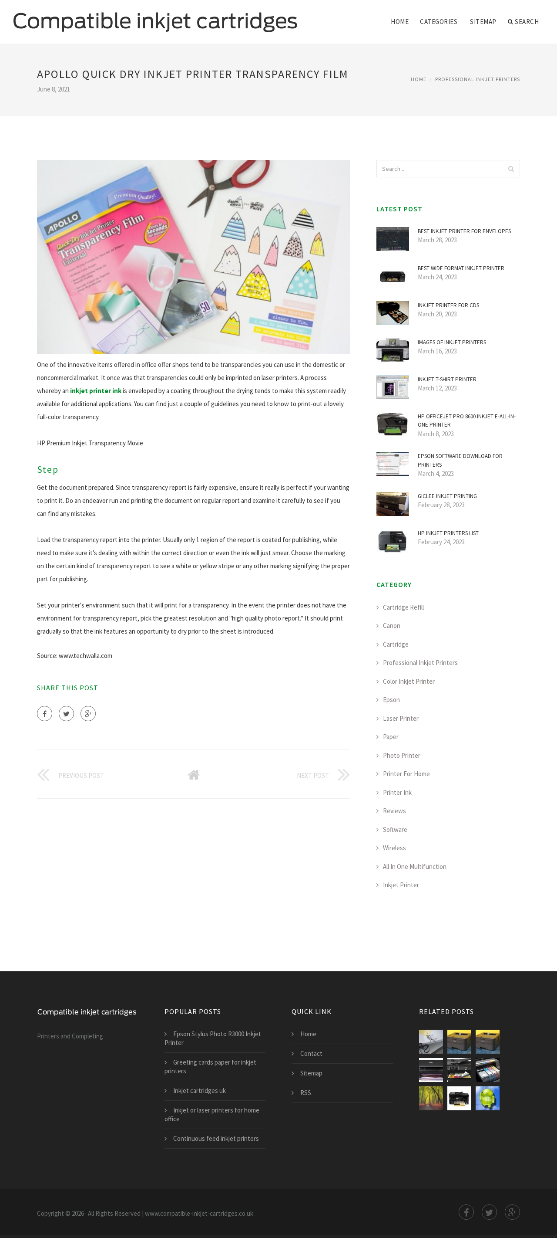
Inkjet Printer (401, 885)
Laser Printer (401, 718)
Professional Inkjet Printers (477, 79)
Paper (391, 737)
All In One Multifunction (414, 866)
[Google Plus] (88, 713)
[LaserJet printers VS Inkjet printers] (488, 1098)
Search (527, 21)
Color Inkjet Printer (409, 681)
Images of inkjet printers (452, 342)
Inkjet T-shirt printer (447, 379)
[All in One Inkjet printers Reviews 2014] (488, 1042)
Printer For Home (406, 774)
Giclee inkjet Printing (447, 496)
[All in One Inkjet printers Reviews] (459, 1042)
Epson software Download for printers (460, 460)
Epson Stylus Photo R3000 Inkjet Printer (212, 1038)
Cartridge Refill (403, 607)
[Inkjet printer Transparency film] (431, 1042)
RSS (305, 1093)
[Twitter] (66, 713)
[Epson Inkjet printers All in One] (459, 1070)
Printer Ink (397, 792)
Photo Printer (401, 755)
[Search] (511, 168)
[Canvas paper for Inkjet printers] (431, 1098)
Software (395, 829)
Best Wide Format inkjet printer (461, 268)
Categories (438, 21)
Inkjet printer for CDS (448, 305)
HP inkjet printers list (448, 533)
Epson (391, 699)
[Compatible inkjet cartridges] (155, 16)
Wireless (394, 848)
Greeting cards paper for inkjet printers (210, 1066)
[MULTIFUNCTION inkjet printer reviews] (431, 1070)
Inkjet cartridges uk (199, 1090)
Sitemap (483, 21)
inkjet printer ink (95, 391)
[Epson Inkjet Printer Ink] (488, 1070)
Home (400, 21)
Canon (391, 625)
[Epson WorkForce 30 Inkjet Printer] (459, 1098)
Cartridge (396, 644)
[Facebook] (44, 713)
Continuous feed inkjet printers (216, 1138)
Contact (311, 1053)
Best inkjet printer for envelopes (464, 231)
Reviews (394, 811)
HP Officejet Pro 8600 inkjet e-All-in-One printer (467, 421)
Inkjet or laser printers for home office (211, 1114)
